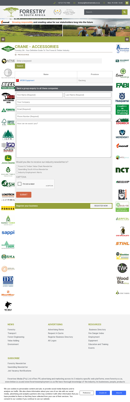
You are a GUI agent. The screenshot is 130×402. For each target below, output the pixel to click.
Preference (87, 393)
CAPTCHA (21, 177)
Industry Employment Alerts (30, 172)
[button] (2, 27)
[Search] (124, 12)
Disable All (103, 393)
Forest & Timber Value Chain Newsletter (35, 166)
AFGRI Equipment (27, 80)
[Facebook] (126, 2)
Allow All (119, 393)
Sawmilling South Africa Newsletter (33, 169)
